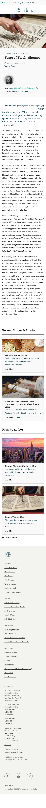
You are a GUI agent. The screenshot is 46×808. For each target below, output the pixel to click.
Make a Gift (8, 673)
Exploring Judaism (11, 588)
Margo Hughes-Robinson (24, 88)
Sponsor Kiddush (10, 656)
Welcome (7, 563)
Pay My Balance (10, 677)
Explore (7, 598)
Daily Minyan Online (11, 630)
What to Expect (10, 584)
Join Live (7, 745)
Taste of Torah (9, 66)
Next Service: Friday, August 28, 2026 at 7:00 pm (20, 3)
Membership (9, 665)
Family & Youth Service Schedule (16, 642)
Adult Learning (9, 611)
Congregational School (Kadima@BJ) (18, 669)
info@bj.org (8, 723)
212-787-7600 (11, 709)
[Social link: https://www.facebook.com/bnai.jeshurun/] (7, 776)
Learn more (8, 733)
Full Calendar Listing (12, 603)
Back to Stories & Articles (17, 53)
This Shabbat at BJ (11, 634)
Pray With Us (8, 625)
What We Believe (10, 568)
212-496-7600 (11, 712)
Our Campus (9, 580)
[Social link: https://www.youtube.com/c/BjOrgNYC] (18, 776)
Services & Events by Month (14, 607)
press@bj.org (9, 738)
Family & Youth (9, 615)
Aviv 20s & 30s (10, 619)
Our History (8, 576)
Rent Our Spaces (10, 652)
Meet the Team (9, 572)
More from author (9, 537)
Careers (7, 660)
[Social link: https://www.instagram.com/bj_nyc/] (30, 776)
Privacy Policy (9, 785)
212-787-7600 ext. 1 (11, 731)
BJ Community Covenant (13, 592)
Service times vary (17, 752)
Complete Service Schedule (14, 638)
